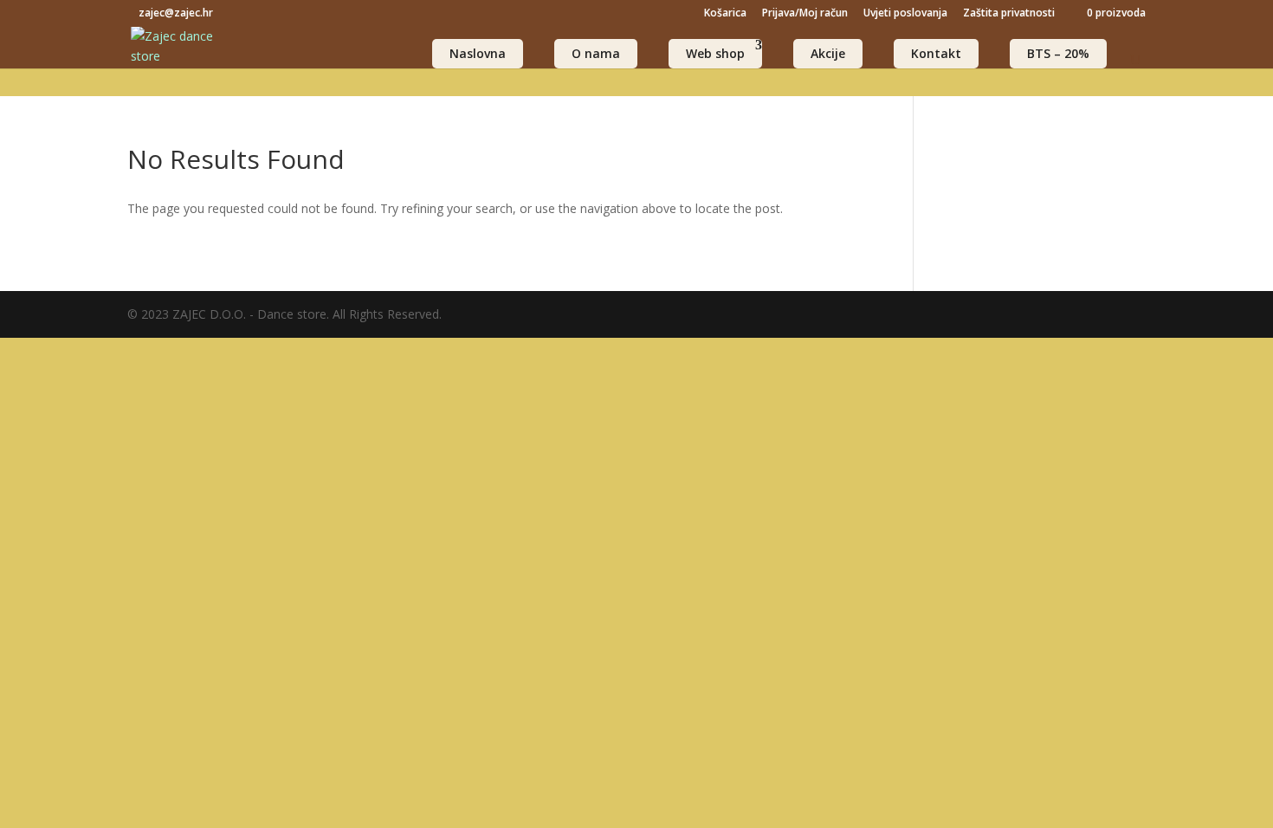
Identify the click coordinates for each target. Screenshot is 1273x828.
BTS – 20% (1058, 53)
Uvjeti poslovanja (905, 14)
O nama (596, 53)
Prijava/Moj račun (805, 14)
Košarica (725, 14)
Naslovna (477, 53)
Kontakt (936, 53)
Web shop (715, 53)
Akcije (828, 53)
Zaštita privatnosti (1009, 14)
